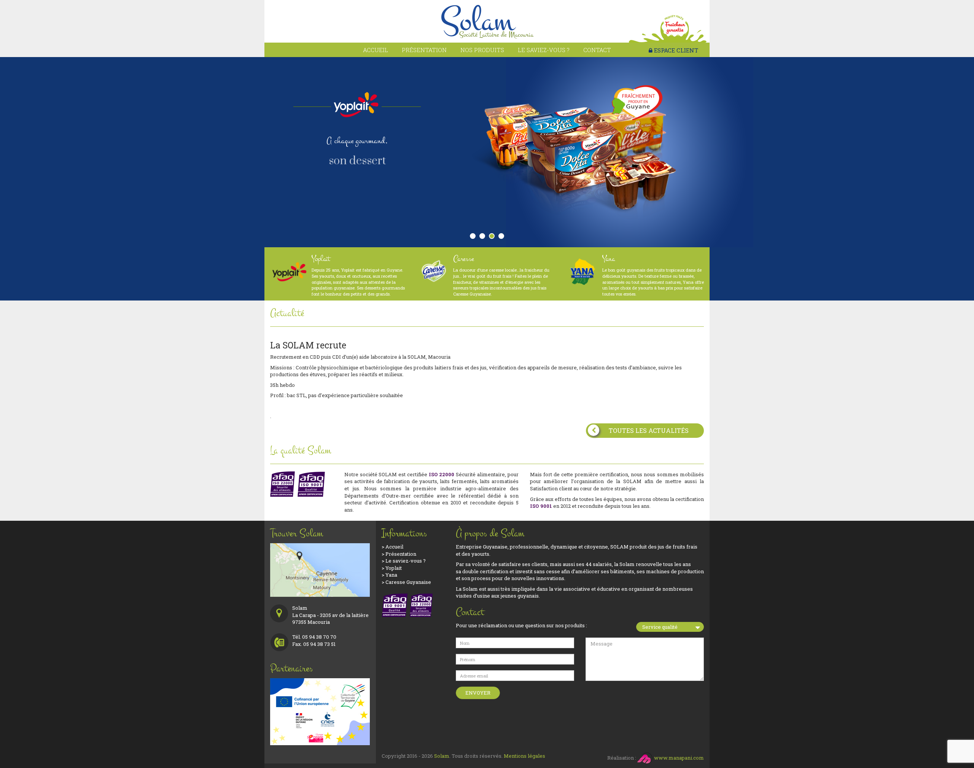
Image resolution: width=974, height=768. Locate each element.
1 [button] (474, 238)
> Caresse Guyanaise (406, 582)
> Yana (389, 574)
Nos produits (482, 50)
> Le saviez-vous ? (404, 560)
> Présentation (399, 553)
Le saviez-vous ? (544, 50)
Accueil (375, 50)
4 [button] (503, 238)
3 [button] (493, 238)
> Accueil (392, 546)
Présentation (424, 50)
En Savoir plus (361, 179)
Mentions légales (524, 755)
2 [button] (484, 238)
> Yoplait (392, 567)
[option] (487, 152)
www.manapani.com (678, 757)
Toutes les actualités (649, 430)
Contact (597, 50)
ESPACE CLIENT (675, 50)
